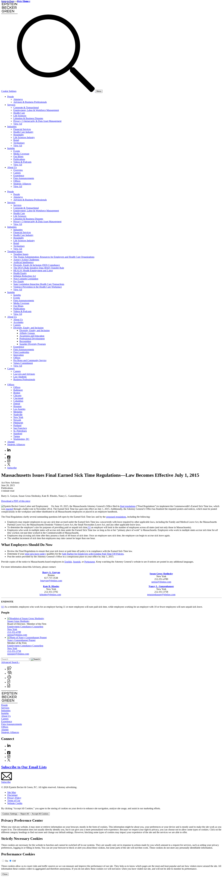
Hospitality (18, 134)
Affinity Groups (27, 333)
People (10, 96)
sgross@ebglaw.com (161, 582)
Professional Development (32, 338)
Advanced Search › (10, 662)
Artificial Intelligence (23, 262)
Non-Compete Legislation (25, 278)
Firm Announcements (23, 178)
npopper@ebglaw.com (18, 654)
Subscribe (12, 467)
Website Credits (14, 803)
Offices (16, 181)
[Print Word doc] (8, 686)
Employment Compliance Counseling (25, 626)
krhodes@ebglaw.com (50, 594)
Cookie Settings (8, 91)
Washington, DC (21, 439)
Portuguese (89, 561)
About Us (12, 167)
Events (16, 151)
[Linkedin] (8, 450)
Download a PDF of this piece (15, 501)
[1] (89, 527)
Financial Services (22, 129)
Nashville (17, 414)
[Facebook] (8, 457)
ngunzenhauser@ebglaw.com (161, 594)
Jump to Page (7, 1)
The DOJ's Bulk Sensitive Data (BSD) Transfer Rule (38, 268)
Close (4, 874)
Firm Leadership (21, 352)
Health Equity (20, 273)
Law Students (20, 376)
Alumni (11, 441)
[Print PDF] (8, 682)
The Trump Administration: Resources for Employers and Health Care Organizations (53, 257)
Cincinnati (18, 398)
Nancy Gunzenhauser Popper (21, 640)
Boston (16, 392)
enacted (9, 509)
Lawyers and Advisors (24, 374)
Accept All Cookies (40, 814)
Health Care (19, 113)
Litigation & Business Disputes (28, 118)
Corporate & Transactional (26, 107)
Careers (17, 173)
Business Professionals (24, 379)
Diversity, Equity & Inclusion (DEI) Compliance (36, 265)
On (6, 861)
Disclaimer (12, 795)
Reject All (24, 814)
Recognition (25, 341)
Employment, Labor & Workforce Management (36, 110)
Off (14, 861)
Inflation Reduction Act (24, 276)
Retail (16, 140)
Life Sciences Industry (24, 137)
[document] (111, 847)
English (68, 561)
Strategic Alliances (22, 183)
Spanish (77, 561)
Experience (18, 175)
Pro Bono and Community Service (29, 360)
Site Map (11, 792)
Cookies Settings (9, 814)
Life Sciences (19, 115)
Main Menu (22, 1)
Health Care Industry (23, 132)
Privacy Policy (14, 798)
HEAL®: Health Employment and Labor (33, 270)
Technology (19, 143)
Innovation (18, 355)
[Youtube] (8, 454)
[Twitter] (8, 465)
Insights (11, 148)
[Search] (56, 91)
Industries (12, 126)
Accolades (18, 322)
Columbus (18, 401)
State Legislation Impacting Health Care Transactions (38, 284)
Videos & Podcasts (22, 162)
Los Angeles (19, 409)
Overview (18, 170)
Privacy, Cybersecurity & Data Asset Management (37, 121)
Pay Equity (18, 281)
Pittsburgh (18, 422)
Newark (17, 420)
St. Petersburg (20, 431)
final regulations (127, 506)
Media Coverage (21, 153)
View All (17, 124)
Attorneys (18, 99)
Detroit (16, 403)
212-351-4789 (14, 632)
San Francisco (20, 428)
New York (18, 417)
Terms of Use (13, 800)
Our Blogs (18, 156)
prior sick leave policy (35, 554)
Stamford (17, 433)
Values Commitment (23, 363)
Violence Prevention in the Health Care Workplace (37, 287)
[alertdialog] (111, 847)
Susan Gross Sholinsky (18, 621)
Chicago (17, 395)
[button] (9, 669)
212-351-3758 (14, 651)
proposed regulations (116, 516)
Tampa (16, 436)
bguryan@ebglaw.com (51, 580)
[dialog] (111, 811)
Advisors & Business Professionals (30, 102)
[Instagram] (9, 461)
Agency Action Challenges (26, 259)
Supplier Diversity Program (32, 344)
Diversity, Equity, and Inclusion (28, 327)
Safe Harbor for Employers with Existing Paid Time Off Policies (93, 554)
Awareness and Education (31, 336)
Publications (19, 159)
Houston (17, 406)
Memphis (17, 412)
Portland (17, 425)
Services (11, 104)
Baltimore (18, 390)
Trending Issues (14, 251)
